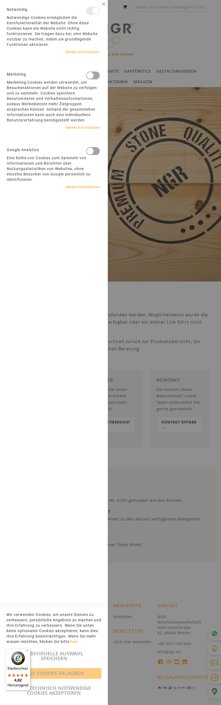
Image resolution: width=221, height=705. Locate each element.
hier (74, 641)
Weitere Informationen (83, 52)
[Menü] (27, 652)
